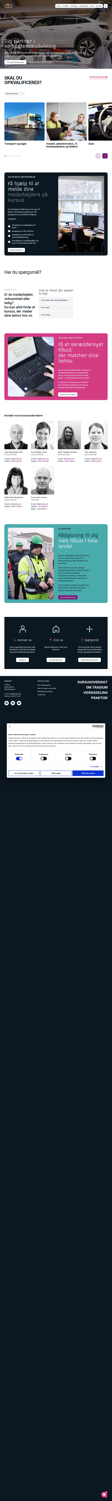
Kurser (59, 6)
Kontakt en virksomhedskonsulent (40, 62)
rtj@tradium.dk (68, 459)
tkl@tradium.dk (42, 504)
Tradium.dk (41, 695)
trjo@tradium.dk (96, 459)
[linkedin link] (13, 703)
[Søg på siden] (106, 6)
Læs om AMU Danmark (68, 597)
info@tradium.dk (15, 694)
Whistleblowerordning (44, 691)
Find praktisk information (89, 660)
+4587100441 (96, 461)
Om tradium (97, 687)
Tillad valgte (56, 773)
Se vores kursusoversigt (15, 62)
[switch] (44, 758)
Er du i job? (45, 307)
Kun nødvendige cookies (24, 773)
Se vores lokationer (56, 660)
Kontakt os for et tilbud (68, 394)
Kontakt (98, 6)
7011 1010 (17, 696)
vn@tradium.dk (15, 504)
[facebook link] (6, 703)
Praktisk (65, 6)
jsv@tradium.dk (16, 459)
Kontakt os (22, 660)
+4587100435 (16, 506)
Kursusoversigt (93, 682)
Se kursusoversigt (98, 77)
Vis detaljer (94, 767)
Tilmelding (73, 6)
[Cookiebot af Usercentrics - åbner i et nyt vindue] (94, 726)
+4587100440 (16, 461)
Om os (92, 6)
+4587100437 (69, 461)
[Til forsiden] (8, 6)
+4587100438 (43, 461)
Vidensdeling (83, 6)
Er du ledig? (45, 315)
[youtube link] (19, 703)
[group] (24, 123)
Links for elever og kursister (46, 688)
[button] (98, 155)
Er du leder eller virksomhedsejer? (54, 300)
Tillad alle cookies (88, 773)
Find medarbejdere (43, 685)
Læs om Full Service (16, 250)
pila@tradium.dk (43, 459)
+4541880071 (43, 506)
